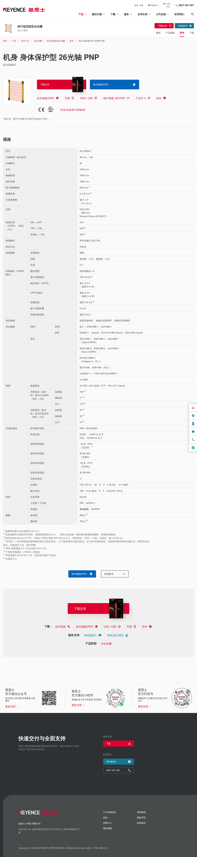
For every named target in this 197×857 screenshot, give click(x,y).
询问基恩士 (90, 635)
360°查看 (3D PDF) (114, 98)
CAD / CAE (86, 98)
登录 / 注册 (139, 5)
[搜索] (192, 14)
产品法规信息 (109, 812)
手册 (67, 98)
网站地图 (107, 828)
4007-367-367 (186, 5)
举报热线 (141, 812)
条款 (105, 817)
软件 (159, 98)
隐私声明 (141, 817)
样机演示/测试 (115, 635)
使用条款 (141, 822)
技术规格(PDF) (45, 98)
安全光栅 (106, 643)
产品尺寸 (141, 98)
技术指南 (60, 626)
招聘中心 (155, 5)
